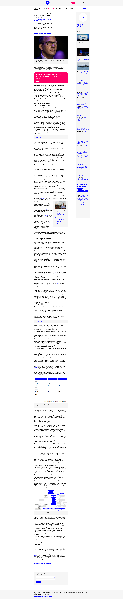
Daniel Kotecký (38, 21)
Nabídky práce (68, 592)
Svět (40, 8)
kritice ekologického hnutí (56, 183)
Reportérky (51, 8)
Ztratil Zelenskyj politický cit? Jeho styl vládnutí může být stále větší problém (82, 213)
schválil (42, 198)
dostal (58, 283)
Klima (56, 8)
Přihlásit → (38, 582)
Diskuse (63, 592)
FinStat (38, 312)
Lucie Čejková (38, 19)
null (86, 592)
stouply (35, 367)
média (57, 107)
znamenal (54, 272)
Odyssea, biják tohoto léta (83, 202)
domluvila (60, 345)
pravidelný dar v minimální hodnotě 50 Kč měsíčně (55, 573)
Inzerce (83, 592)
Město (65, 8)
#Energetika (80, 188)
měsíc (84, 196)
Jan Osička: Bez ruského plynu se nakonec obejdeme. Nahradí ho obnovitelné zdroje (60, 218)
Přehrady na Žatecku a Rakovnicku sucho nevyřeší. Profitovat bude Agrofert (82, 205)
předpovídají (43, 435)
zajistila (46, 215)
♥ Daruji (73, 2)
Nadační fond (74, 592)
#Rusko (79, 186)
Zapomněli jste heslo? (45, 582)
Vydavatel (53, 592)
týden (81, 196)
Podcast (70, 8)
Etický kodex (58, 592)
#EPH (87, 191)
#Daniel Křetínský (81, 191)
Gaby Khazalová (46, 19)
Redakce (43, 592)
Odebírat (85, 2)
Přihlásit (78, 2)
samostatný (44, 209)
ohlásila (44, 201)
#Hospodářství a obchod (82, 184)
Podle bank (36, 258)
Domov (36, 8)
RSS (50, 596)
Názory (45, 8)
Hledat (85, 8)
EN (89, 8)
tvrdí (61, 126)
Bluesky (79, 592)
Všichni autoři (48, 592)
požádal (51, 274)
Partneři (36, 593)
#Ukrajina (84, 186)
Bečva (61, 8)
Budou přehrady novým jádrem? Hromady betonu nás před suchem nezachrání (82, 199)
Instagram (46, 596)
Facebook (36, 596)
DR (48, 3)
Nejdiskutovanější (85, 195)
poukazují (36, 555)
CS (88, 8)
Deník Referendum (39, 3)
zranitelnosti (37, 118)
